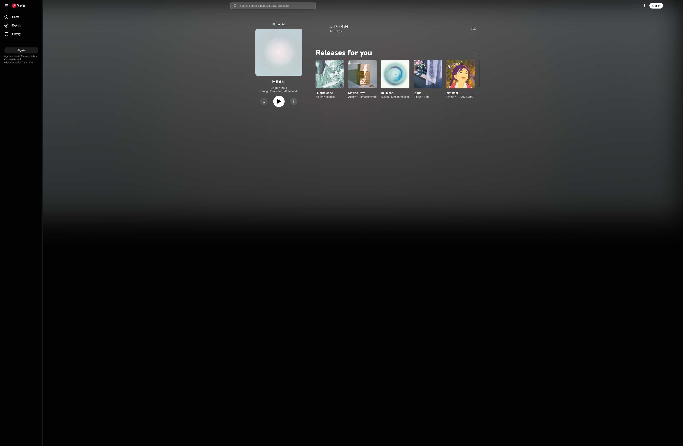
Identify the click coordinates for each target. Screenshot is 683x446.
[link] (21, 17)
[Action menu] (293, 101)
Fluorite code (324, 93)
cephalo (330, 97)
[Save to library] (264, 101)
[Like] (447, 29)
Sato (427, 97)
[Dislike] (454, 29)
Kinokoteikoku (400, 97)
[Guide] (6, 6)
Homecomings (367, 97)
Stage (417, 93)
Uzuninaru (387, 93)
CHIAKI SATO (465, 97)
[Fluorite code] (330, 74)
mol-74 (280, 24)
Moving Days (356, 93)
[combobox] (278, 5)
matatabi (452, 93)
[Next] (476, 54)
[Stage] (428, 74)
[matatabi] (460, 74)
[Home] (18, 6)
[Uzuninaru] (395, 74)
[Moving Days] (362, 74)
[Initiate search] (235, 6)
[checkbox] (474, 29)
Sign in (656, 5)
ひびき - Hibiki (339, 26)
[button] (264, 101)
